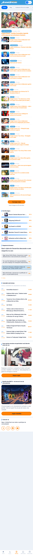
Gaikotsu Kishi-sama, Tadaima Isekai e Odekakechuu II (17, 294)
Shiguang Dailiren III (14, 220)
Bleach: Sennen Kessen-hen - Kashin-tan (17, 214)
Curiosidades (6, 31)
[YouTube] (17, 428)
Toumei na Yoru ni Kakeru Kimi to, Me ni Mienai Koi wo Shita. (17, 300)
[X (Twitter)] (3, 428)
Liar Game (9, 305)
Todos (4, 7)
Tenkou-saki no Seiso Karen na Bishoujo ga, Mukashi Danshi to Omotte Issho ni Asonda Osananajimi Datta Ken (17, 310)
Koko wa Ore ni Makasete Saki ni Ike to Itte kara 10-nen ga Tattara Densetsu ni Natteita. (16, 315)
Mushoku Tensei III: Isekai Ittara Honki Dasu (18, 232)
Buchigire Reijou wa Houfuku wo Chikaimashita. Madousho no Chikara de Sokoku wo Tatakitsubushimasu (17, 321)
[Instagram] (8, 428)
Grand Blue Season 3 (12, 289)
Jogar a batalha (16, 413)
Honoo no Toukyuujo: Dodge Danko (16, 337)
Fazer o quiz (16, 375)
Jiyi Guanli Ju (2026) (15, 226)
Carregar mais (16, 202)
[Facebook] (13, 428)
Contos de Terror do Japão (22, 7)
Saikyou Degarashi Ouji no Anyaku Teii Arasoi (16, 326)
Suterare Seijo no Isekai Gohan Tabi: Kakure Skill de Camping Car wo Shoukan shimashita (17, 332)
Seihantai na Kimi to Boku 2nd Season (17, 238)
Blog (11, 7)
